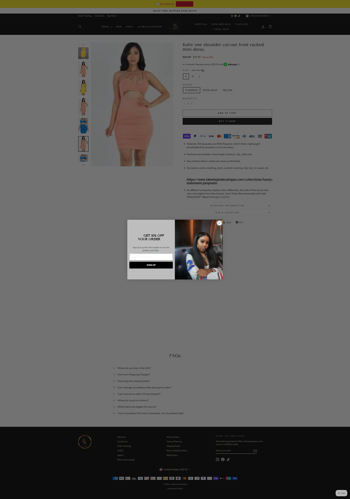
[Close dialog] (219, 223)
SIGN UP (151, 265)
